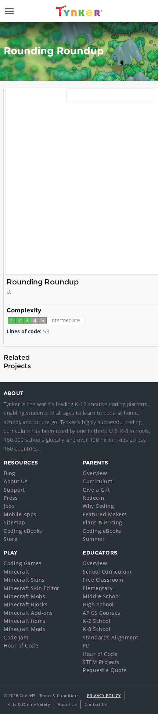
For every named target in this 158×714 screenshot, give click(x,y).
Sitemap (14, 522)
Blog (9, 473)
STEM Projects (101, 662)
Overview (95, 473)
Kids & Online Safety (28, 704)
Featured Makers (105, 514)
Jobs (9, 505)
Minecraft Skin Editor (32, 588)
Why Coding (98, 505)
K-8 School (96, 628)
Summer (94, 538)
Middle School (101, 596)
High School (98, 604)
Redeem (93, 497)
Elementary (97, 588)
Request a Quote (105, 670)
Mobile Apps (20, 514)
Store (11, 538)
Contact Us (96, 704)
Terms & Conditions (59, 695)
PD (86, 645)
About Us (16, 481)
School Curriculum (107, 571)
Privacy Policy (104, 695)
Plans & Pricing (102, 522)
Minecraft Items (25, 620)
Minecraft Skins (24, 579)
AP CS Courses (102, 612)
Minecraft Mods (24, 628)
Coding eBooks (23, 530)
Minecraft (16, 571)
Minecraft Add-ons (28, 612)
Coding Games (23, 563)
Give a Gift (96, 489)
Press (11, 497)
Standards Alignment (111, 637)
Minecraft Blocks (25, 604)
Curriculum (97, 481)
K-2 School (96, 620)
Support (14, 489)
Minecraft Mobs (24, 596)
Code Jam (16, 637)
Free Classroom (103, 579)
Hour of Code (21, 645)
